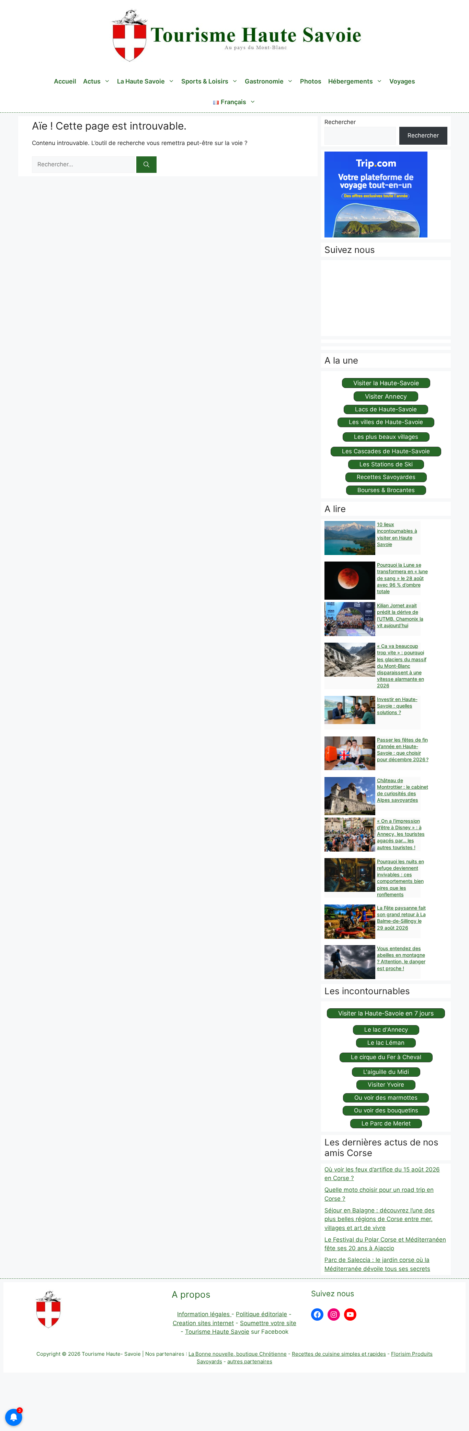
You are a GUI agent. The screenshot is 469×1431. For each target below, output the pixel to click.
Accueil (65, 81)
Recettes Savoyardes (386, 477)
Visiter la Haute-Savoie (386, 383)
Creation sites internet (203, 1323)
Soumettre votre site (268, 1323)
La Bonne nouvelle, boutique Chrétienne (237, 1354)
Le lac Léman (385, 1042)
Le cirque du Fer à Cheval (386, 1057)
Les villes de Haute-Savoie (386, 422)
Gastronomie (264, 81)
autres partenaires (249, 1361)
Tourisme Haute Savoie (217, 1331)
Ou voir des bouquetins (386, 1110)
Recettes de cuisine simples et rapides (339, 1354)
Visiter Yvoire (386, 1084)
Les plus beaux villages (386, 436)
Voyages (402, 81)
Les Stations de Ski (386, 464)
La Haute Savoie (141, 81)
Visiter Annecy (386, 396)
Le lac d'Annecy (386, 1029)
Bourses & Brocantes (386, 490)
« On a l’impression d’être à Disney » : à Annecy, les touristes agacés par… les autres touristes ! (401, 834)
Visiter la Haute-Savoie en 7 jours (386, 1013)
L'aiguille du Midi (386, 1071)
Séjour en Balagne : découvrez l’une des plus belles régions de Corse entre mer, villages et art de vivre (379, 1219)
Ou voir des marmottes (385, 1097)
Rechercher (340, 122)
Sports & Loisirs (204, 81)
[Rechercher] (146, 164)
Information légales (204, 1314)
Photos (310, 81)
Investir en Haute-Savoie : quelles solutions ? (397, 705)
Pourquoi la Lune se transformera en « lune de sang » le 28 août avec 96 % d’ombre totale (402, 578)
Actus (92, 81)
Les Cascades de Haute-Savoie (386, 451)
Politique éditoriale (261, 1314)
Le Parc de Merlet (386, 1123)
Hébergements (350, 81)
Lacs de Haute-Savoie (386, 409)
